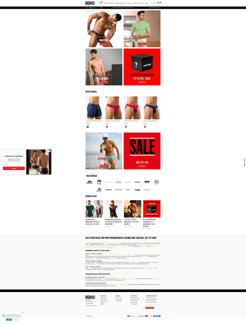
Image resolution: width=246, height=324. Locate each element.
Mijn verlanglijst (133, 304)
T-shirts (122, 246)
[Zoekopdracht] (152, 3)
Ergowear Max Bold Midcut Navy (94, 121)
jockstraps (109, 246)
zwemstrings (106, 247)
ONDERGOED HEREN (108, 3)
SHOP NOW (142, 44)
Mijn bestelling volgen (135, 299)
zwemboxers (154, 246)
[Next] (162, 112)
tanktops (126, 246)
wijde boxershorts (92, 246)
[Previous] (84, 112)
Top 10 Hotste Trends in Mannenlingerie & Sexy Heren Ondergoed (131, 222)
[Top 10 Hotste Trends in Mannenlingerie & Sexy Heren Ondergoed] (132, 209)
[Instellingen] (154, 3)
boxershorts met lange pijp (107, 255)
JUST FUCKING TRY (149, 307)
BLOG (146, 3)
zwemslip (103, 278)
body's (118, 246)
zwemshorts (88, 247)
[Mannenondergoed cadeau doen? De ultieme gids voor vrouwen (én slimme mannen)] (113, 209)
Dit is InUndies (118, 297)
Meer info (20, 316)
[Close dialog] (49, 151)
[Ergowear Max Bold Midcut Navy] (94, 107)
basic (89, 244)
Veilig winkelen (104, 299)
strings (105, 246)
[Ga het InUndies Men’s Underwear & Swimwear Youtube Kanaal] (102, 7)
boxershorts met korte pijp (142, 244)
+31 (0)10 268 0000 (89, 303)
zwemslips (94, 247)
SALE (142, 3)
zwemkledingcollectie (131, 278)
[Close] (22, 312)
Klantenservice (104, 297)
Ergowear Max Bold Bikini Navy (150, 121)
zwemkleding (117, 243)
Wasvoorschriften (104, 300)
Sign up (13, 168)
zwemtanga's (100, 247)
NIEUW (100, 3)
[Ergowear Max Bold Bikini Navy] (151, 107)
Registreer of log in (134, 297)
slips (97, 246)
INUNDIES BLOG (91, 196)
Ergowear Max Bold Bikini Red (131, 121)
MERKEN (129, 3)
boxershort (144, 256)
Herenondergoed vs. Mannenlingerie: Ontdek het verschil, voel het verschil (93, 222)
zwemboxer (155, 278)
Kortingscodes (119, 300)
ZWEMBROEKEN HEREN (120, 3)
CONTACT (158, 7)
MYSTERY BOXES (136, 3)
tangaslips (101, 246)
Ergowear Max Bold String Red (112, 121)
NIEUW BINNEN (91, 91)
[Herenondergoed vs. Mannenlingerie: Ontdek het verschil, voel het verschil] (94, 209)
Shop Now (103, 44)
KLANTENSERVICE (152, 7)
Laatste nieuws (119, 299)
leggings (114, 246)
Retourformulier (133, 300)
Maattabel (103, 302)
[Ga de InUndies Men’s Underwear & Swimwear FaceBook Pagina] (98, 7)
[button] (159, 3)
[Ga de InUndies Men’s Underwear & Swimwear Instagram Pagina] (100, 7)
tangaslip (113, 258)
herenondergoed (108, 243)
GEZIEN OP (88, 7)
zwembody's (114, 247)
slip (94, 258)
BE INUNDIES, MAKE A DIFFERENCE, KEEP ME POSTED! (123, 7)
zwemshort (120, 278)
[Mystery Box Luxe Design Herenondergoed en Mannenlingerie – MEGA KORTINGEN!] (151, 209)
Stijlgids (102, 304)
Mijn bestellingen (134, 302)
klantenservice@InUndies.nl (91, 305)
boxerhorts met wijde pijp (120, 255)
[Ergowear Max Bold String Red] (113, 107)
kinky (106, 244)
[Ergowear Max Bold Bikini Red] (132, 107)
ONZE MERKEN (91, 175)
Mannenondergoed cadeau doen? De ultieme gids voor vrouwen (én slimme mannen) (113, 222)
